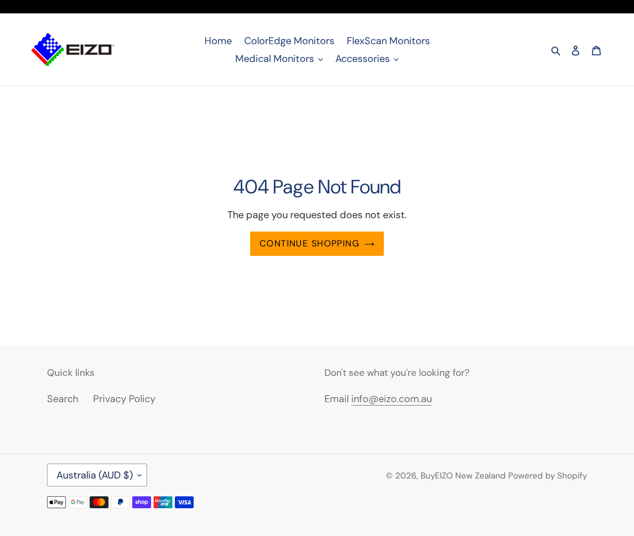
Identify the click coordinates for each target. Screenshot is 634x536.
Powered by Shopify (547, 475)
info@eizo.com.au (391, 398)
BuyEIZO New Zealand (463, 475)
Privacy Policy (124, 398)
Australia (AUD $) (94, 475)
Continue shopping (310, 243)
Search (62, 398)
